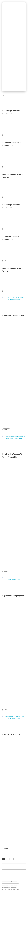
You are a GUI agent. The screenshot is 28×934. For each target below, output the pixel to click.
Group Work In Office (11, 734)
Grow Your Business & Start (13, 315)
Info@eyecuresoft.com (7, 923)
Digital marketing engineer (13, 595)
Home (4, 95)
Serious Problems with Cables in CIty (10, 883)
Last (11, 859)
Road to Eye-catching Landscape (9, 881)
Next (8, 859)
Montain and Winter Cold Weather (9, 885)
